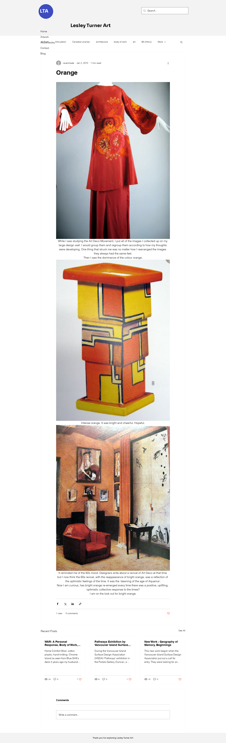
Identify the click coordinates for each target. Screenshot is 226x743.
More (160, 41)
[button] (181, 42)
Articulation (60, 41)
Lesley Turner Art (91, 25)
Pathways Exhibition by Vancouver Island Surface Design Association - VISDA (113, 643)
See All (181, 630)
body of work (120, 41)
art (134, 41)
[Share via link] (80, 603)
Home (43, 31)
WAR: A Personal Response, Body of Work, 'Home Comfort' (61, 643)
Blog (43, 53)
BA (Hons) (147, 41)
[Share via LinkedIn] (72, 603)
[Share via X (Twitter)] (65, 603)
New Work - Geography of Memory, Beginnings (161, 643)
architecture (102, 41)
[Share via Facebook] (57, 603)
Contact (44, 47)
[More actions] (168, 63)
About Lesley (47, 42)
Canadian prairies (81, 41)
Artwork (44, 36)
